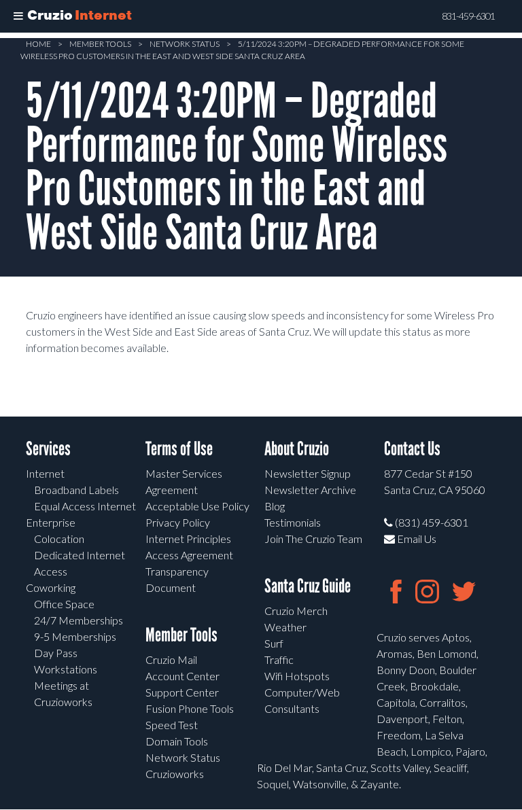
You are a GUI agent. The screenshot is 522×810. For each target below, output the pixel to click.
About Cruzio (296, 449)
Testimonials (292, 522)
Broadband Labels (76, 489)
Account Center (182, 675)
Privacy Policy (177, 522)
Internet (45, 473)
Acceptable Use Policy (197, 505)
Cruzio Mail (171, 659)
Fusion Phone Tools (189, 708)
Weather (285, 626)
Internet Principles (188, 538)
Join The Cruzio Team (313, 538)
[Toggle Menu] (18, 16)
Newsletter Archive (310, 489)
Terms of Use (179, 449)
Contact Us (412, 449)
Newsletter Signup (307, 473)
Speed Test (171, 724)
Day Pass (55, 652)
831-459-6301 (468, 16)
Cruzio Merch (296, 610)
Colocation (59, 538)
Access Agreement (189, 554)
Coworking (50, 587)
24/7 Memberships (78, 620)
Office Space (64, 603)
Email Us (415, 538)
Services (48, 449)
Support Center (182, 692)
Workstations (65, 669)
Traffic (279, 659)
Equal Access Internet (85, 505)
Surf (273, 643)
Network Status (185, 44)
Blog (274, 505)
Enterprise (50, 522)
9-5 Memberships (75, 636)
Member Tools (100, 44)
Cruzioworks (174, 773)
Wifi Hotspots (297, 675)
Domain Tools (176, 741)
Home (38, 44)
